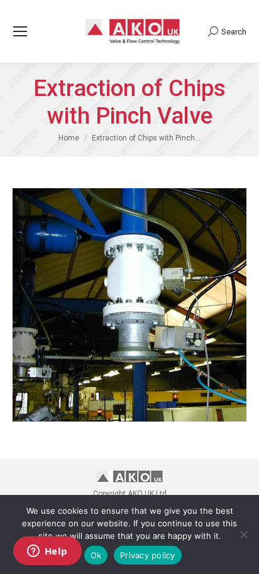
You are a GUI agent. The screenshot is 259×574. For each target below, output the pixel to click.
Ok (96, 555)
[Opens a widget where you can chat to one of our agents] (47, 552)
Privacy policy (147, 555)
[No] (243, 534)
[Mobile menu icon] (20, 31)
